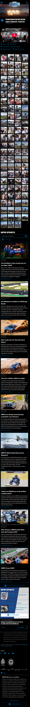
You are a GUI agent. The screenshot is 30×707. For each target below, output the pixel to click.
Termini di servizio (5, 645)
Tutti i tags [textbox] (8, 239)
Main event (12, 44)
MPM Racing (5, 46)
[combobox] (14, 240)
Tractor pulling (19, 49)
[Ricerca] (27, 2)
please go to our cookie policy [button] (16, 696)
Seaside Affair (6, 49)
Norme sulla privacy (24, 644)
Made (3, 44)
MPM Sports (16, 46)
